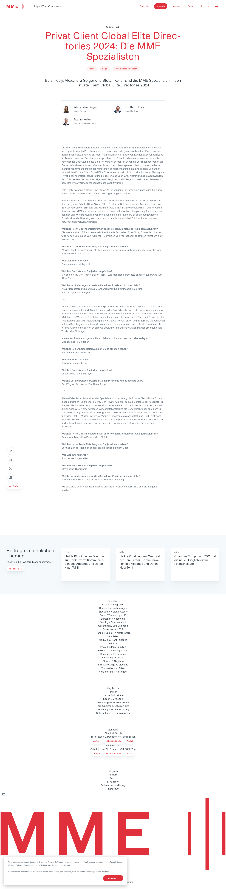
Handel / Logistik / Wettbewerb (113, 632)
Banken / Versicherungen (113, 608)
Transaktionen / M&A (113, 668)
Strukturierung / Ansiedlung (113, 664)
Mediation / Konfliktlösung (113, 639)
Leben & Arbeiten (113, 698)
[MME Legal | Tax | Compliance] (113, 834)
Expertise (144, 6)
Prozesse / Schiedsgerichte (113, 650)
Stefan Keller (68, 398)
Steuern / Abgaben (113, 661)
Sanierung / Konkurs (113, 657)
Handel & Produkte (113, 695)
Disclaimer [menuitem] (113, 781)
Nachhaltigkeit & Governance (113, 702)
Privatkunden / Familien (113, 646)
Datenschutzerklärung (61, 865)
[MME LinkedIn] (3, 794)
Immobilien (113, 636)
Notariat (113, 643)
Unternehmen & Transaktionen (113, 713)
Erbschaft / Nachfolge (113, 618)
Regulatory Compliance (113, 654)
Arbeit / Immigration (113, 604)
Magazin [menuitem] (113, 771)
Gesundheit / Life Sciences (113, 625)
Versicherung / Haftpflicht (113, 671)
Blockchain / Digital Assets (113, 611)
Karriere (176, 6)
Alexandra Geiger (71, 306)
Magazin (161, 6)
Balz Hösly (67, 200)
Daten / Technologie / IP (113, 615)
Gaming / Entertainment (113, 622)
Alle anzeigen (15, 569)
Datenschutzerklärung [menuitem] (113, 785)
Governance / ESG (113, 629)
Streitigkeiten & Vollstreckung (113, 705)
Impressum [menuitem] (113, 788)
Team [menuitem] (113, 778)
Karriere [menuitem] (113, 774)
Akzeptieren (113, 878)
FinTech (113, 691)
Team (190, 6)
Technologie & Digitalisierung (113, 709)
